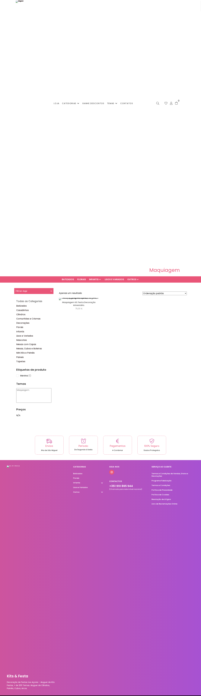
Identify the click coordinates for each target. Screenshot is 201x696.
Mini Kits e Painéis (25, 352)
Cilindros (20, 314)
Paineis (20, 357)
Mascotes (21, 340)
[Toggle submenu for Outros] (137, 279)
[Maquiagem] (33, 390)
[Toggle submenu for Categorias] (78, 103)
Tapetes (20, 361)
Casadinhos (22, 310)
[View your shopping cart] (176, 103)
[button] (33, 291)
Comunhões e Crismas (28, 318)
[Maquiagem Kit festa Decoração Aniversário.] (79, 304)
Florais (19, 327)
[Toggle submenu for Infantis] (99, 279)
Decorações (22, 323)
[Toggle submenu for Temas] (116, 103)
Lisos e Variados (24, 335)
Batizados (21, 305)
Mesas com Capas (26, 344)
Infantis (20, 331)
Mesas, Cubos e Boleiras (29, 348)
